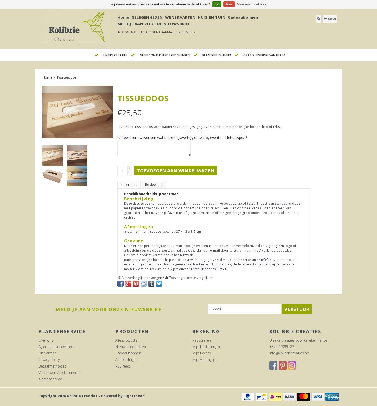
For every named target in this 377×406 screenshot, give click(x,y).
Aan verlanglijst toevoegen (142, 277)
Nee (229, 4)
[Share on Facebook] (120, 284)
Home (123, 17)
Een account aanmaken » (159, 32)
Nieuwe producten (130, 346)
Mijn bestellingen (206, 346)
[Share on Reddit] (144, 284)
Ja (217, 4)
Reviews (154, 184)
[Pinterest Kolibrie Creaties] (283, 365)
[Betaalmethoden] (248, 396)
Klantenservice (50, 379)
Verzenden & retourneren (59, 372)
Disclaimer (47, 353)
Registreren (201, 340)
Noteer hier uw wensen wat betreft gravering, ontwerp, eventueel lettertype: (182, 137)
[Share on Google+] (128, 284)
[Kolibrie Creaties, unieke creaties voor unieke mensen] (76, 28)
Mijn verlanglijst (204, 359)
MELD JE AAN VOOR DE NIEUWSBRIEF (154, 23)
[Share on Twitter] (159, 284)
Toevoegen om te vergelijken (190, 277)
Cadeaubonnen (243, 17)
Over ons (45, 340)
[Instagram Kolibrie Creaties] (292, 365)
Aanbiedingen (126, 359)
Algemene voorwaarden (57, 346)
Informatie (129, 184)
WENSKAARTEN (180, 17)
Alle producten (127, 340)
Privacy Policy (49, 359)
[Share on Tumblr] (151, 284)
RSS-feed (122, 366)
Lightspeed (134, 395)
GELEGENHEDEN (147, 17)
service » (188, 32)
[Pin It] (136, 284)
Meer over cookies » (252, 4)
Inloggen (125, 32)
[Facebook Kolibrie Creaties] (273, 365)
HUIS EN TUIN (211, 17)
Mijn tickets (201, 353)
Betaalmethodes (52, 366)
